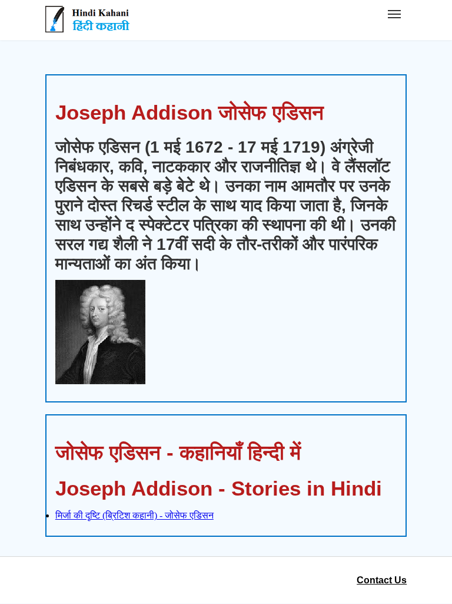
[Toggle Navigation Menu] (394, 14)
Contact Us (382, 580)
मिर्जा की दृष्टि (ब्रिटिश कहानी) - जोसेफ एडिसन (134, 515)
